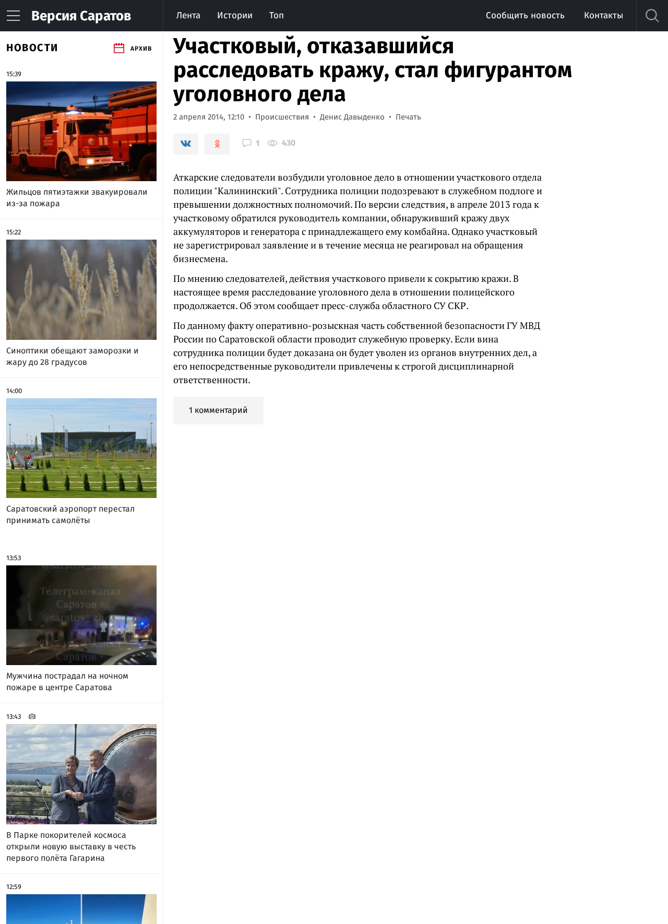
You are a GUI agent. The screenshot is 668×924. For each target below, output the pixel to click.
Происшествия (282, 117)
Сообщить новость (525, 15)
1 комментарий (218, 410)
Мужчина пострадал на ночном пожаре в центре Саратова (67, 681)
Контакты (603, 15)
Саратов (81, 16)
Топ (276, 15)
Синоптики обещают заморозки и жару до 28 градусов (72, 356)
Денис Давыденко (352, 117)
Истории (235, 15)
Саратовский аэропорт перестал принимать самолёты (70, 514)
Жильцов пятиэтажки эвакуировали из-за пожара (77, 197)
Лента (188, 15)
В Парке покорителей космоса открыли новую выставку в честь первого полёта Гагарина (71, 846)
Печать (408, 117)
